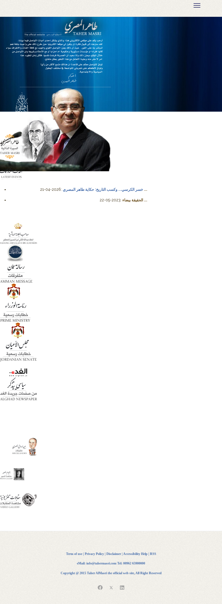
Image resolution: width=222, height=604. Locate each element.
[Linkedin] (122, 587)
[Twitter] (111, 587)
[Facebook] (100, 587)
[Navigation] (197, 5)
